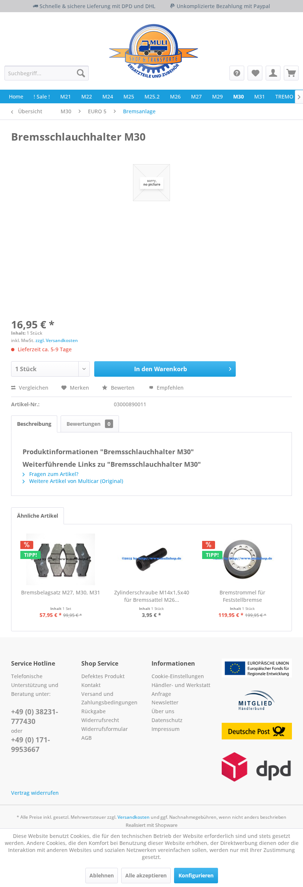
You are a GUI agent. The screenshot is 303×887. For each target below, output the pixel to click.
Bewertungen (88, 423)
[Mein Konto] (273, 73)
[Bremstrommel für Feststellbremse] (242, 559)
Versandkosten (134, 817)
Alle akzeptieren (146, 875)
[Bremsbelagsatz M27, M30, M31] (61, 559)
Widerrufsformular (104, 728)
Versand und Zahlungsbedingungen (109, 698)
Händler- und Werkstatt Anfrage (181, 689)
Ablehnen (101, 875)
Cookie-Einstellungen (178, 676)
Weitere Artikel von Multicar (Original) (75, 480)
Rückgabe (93, 711)
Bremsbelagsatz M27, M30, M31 (60, 592)
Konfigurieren (196, 875)
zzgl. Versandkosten (56, 340)
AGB (86, 737)
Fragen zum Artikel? (53, 473)
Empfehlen (169, 387)
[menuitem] (46, 73)
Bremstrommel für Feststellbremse (242, 596)
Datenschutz (167, 720)
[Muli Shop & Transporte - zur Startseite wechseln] (153, 51)
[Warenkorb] (291, 73)
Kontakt (91, 684)
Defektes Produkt (103, 676)
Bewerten (122, 387)
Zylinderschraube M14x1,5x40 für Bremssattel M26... (151, 596)
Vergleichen (32, 387)
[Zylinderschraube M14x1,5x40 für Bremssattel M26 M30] (151, 559)
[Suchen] (81, 73)
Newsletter (165, 702)
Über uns (163, 711)
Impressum (166, 728)
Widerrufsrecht (100, 720)
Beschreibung (34, 423)
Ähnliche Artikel (37, 515)
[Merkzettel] (255, 73)
